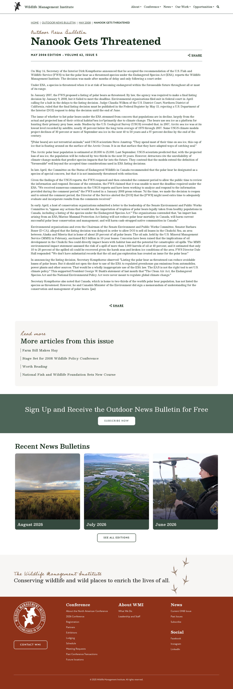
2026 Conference (75, 616)
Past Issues (177, 616)
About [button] (135, 7)
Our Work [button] (182, 7)
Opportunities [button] (202, 7)
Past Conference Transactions (81, 654)
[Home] (19, 7)
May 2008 (85, 23)
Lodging (70, 638)
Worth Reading (34, 366)
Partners (70, 627)
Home (35, 23)
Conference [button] (151, 7)
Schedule (71, 643)
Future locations (75, 659)
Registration (72, 622)
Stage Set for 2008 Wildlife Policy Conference (60, 358)
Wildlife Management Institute (49, 6)
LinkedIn (175, 649)
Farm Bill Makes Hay (40, 350)
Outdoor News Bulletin (59, 23)
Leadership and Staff (129, 616)
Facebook (176, 638)
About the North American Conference (87, 611)
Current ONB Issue (181, 611)
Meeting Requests (76, 649)
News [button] (167, 7)
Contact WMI (30, 645)
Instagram (176, 644)
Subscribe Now (116, 421)
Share (196, 55)
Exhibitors (71, 633)
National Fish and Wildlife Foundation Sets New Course (69, 374)
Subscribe (176, 622)
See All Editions (117, 538)
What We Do (125, 611)
